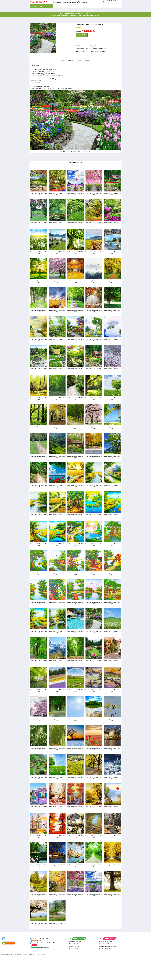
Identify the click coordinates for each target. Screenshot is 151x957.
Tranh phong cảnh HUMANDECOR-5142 (38, 340)
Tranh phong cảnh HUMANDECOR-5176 (75, 369)
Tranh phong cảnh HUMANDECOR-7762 (93, 865)
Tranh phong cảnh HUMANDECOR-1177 (112, 194)
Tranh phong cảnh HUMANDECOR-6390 (93, 515)
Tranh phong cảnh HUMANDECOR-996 (57, 924)
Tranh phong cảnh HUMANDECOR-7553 (57, 807)
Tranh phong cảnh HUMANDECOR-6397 (112, 544)
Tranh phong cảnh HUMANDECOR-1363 (93, 223)
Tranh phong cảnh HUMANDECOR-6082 (57, 427)
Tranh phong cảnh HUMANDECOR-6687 (93, 661)
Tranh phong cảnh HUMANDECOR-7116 (112, 748)
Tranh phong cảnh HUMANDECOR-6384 (38, 515)
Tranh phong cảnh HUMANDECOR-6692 (112, 661)
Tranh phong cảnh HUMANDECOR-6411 (75, 602)
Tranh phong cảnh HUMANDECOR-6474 (75, 632)
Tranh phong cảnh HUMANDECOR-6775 (75, 690)
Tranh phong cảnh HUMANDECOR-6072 (38, 427)
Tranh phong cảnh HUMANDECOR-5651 (112, 369)
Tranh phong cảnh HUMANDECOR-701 (75, 748)
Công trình (85, 2)
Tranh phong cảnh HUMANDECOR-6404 (93, 573)
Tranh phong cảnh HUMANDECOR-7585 (38, 865)
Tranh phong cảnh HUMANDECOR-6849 (112, 690)
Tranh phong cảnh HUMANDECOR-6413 (93, 602)
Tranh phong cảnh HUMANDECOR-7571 (93, 836)
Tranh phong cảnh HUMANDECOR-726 (93, 778)
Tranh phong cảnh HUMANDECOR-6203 (75, 456)
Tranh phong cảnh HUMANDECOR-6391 (112, 515)
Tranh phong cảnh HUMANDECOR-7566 (75, 836)
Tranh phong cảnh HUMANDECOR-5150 (112, 340)
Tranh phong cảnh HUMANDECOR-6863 (38, 719)
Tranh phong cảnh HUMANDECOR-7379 (112, 778)
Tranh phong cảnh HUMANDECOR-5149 (93, 340)
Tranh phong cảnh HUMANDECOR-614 (93, 427)
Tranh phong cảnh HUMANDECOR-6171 (38, 456)
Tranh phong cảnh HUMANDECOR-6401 (38, 573)
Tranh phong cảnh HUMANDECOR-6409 (57, 602)
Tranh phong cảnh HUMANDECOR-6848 (93, 690)
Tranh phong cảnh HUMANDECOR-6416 (57, 632)
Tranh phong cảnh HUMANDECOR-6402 (57, 573)
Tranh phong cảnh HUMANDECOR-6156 (112, 427)
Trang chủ (53, 15)
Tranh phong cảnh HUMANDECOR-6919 (112, 719)
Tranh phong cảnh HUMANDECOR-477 (38, 310)
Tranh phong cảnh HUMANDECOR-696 (57, 748)
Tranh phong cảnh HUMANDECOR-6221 (93, 456)
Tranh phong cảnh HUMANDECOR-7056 (93, 748)
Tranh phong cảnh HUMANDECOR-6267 (112, 456)
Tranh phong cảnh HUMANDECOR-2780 (38, 281)
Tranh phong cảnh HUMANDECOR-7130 (38, 778)
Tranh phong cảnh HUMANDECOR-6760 (38, 690)
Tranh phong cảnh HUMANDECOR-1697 (38, 252)
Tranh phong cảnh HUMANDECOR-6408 (38, 602)
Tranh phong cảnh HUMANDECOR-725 (75, 778)
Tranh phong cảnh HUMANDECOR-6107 (75, 427)
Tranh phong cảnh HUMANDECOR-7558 (38, 836)
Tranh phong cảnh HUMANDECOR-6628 (57, 661)
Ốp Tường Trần (74, 2)
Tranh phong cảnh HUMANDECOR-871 (38, 894)
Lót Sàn (65, 2)
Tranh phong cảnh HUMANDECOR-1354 (57, 223)
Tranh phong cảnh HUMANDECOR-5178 (93, 369)
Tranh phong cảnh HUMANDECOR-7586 (57, 865)
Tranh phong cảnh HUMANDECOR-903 (57, 894)
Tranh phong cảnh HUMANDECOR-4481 (112, 281)
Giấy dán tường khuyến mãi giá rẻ (108, 946)
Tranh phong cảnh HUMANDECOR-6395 (75, 544)
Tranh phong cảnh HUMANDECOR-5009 (75, 310)
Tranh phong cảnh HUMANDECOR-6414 (112, 602)
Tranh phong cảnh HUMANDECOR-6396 (93, 544)
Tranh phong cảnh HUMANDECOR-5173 (38, 369)
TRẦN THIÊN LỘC (38, 2)
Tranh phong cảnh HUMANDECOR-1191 (38, 223)
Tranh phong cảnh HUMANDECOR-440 (93, 281)
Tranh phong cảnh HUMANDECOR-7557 (112, 807)
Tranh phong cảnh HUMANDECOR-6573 (112, 632)
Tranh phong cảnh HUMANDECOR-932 (75, 894)
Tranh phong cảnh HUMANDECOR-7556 (93, 807)
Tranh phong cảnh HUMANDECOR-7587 (75, 865)
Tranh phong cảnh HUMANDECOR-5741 (57, 398)
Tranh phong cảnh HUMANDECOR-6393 (57, 544)
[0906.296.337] (4, 943)
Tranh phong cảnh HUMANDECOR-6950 (38, 748)
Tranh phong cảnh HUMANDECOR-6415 (38, 632)
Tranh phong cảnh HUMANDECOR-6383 (112, 486)
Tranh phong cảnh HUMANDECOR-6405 (112, 573)
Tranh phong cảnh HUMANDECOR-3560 (75, 281)
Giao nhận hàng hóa (75, 948)
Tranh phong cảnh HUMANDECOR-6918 (93, 719)
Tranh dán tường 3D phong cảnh (66, 15)
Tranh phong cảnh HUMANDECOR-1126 (93, 194)
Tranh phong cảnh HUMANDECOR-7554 (75, 807)
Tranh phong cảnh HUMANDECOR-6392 (38, 544)
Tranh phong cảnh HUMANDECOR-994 (38, 924)
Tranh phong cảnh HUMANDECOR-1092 (38, 194)
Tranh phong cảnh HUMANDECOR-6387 (75, 515)
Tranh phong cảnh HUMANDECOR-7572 (112, 836)
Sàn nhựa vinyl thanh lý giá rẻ (108, 943)
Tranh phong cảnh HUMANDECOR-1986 (75, 252)
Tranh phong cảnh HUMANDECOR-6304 (57, 486)
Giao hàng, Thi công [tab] (83, 60)
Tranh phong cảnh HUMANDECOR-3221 (57, 281)
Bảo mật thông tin (74, 943)
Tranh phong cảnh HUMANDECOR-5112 (112, 310)
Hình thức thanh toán (75, 946)
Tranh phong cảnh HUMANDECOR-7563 (57, 836)
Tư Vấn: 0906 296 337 (105, 948)
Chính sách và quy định (75, 941)
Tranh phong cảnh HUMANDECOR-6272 (38, 486)
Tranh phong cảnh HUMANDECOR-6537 (88, 15)
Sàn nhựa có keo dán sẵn (106, 941)
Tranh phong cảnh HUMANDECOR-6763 (57, 690)
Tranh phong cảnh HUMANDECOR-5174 (57, 369)
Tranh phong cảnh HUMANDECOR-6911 (57, 719)
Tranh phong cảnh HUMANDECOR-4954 (57, 310)
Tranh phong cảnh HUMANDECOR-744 (38, 807)
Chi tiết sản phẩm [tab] (67, 60)
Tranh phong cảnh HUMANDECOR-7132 (57, 778)
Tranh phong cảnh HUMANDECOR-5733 (38, 398)
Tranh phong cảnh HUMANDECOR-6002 (93, 398)
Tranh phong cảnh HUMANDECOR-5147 (75, 340)
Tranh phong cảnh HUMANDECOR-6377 (75, 486)
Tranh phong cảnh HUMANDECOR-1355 (75, 223)
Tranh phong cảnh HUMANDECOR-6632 (75, 661)
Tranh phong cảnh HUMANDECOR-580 (75, 398)
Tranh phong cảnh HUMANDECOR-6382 (93, 486)
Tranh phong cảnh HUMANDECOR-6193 (57, 456)
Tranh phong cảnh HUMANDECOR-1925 (57, 252)
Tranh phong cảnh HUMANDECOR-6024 (112, 398)
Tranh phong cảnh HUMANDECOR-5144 (57, 340)
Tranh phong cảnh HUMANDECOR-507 (93, 310)
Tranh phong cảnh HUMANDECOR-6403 (75, 573)
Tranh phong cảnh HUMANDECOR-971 (93, 894)
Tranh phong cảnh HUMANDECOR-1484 (112, 223)
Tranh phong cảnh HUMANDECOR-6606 (38, 661)
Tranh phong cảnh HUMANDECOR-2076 (112, 252)
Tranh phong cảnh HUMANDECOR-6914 (75, 719)
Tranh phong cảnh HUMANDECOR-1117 (57, 194)
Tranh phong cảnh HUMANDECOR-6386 (57, 515)
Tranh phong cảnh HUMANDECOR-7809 (112, 865)
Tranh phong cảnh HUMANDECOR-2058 (93, 252)
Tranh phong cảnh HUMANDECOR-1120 (75, 194)
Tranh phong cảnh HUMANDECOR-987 (112, 894)
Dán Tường (57, 2)
